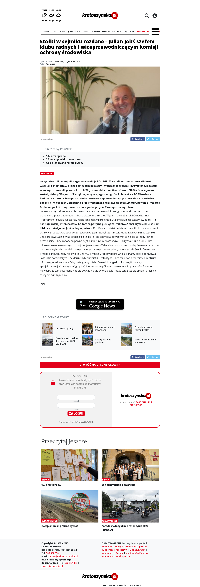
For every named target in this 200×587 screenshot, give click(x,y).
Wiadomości (46, 173)
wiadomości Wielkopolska (116, 556)
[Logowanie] (155, 16)
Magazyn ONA (137, 549)
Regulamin (135, 585)
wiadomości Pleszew (137, 553)
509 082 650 (52, 553)
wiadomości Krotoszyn (114, 549)
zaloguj (76, 413)
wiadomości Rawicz (112, 553)
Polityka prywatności (115, 585)
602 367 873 (71, 562)
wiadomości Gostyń (112, 546)
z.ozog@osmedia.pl (52, 566)
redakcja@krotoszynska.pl (63, 556)
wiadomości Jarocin (136, 546)
